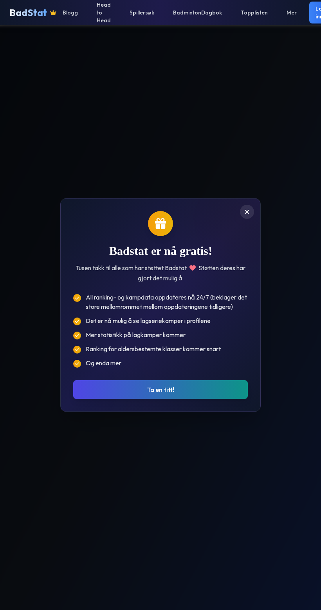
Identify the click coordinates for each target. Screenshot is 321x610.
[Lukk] (247, 212)
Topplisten (254, 12)
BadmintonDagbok (197, 12)
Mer (292, 12)
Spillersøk (142, 12)
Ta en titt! (160, 389)
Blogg (70, 12)
